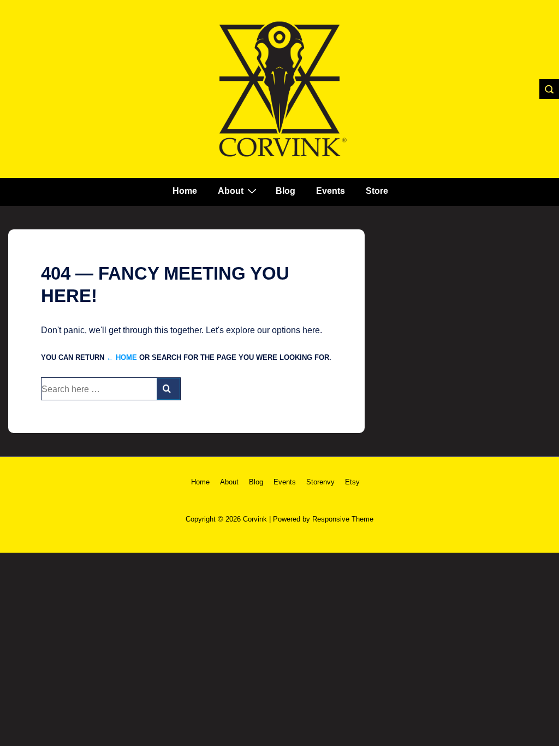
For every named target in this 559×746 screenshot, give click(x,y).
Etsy (352, 482)
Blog (285, 191)
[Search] (168, 389)
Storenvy (320, 482)
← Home (121, 357)
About (230, 191)
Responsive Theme (342, 519)
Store (377, 191)
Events (330, 191)
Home (185, 191)
